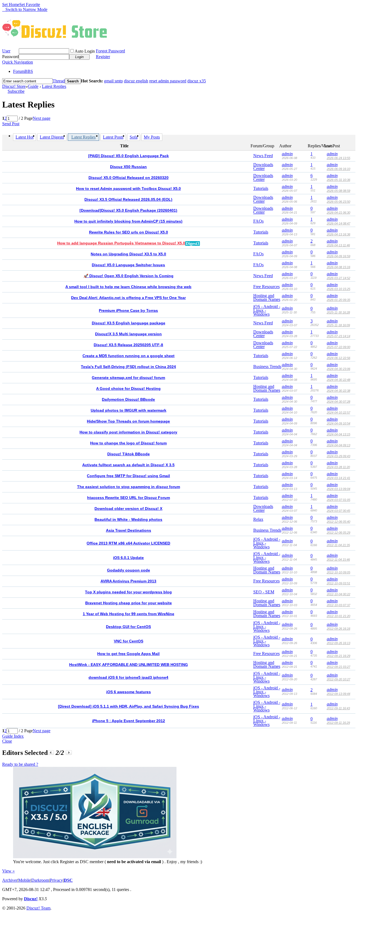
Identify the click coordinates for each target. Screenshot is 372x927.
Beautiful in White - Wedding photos (128, 519)
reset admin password (167, 81)
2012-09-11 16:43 (338, 708)
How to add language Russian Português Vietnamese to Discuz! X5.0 (121, 243)
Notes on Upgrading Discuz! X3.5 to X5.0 (128, 254)
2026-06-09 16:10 (338, 169)
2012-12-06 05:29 (338, 532)
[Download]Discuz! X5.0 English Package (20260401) (128, 210)
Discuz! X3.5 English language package (128, 323)
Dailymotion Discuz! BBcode (128, 399)
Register (103, 56)
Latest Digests (52, 137)
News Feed (263, 155)
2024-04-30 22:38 (338, 390)
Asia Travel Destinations (128, 530)
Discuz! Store (14, 86)
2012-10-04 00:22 (338, 594)
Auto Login (85, 51)
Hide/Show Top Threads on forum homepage (128, 421)
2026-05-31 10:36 (338, 179)
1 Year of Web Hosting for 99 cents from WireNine (128, 614)
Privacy (56, 880)
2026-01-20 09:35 (338, 299)
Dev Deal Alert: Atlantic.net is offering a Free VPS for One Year (128, 297)
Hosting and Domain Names (266, 297)
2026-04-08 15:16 (338, 267)
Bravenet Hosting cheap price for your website (128, 603)
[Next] (69, 752)
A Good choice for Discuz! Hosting (128, 388)
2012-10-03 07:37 (338, 605)
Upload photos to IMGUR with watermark (128, 410)
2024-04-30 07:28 (338, 401)
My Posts (152, 137)
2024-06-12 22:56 (338, 358)
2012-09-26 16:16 (338, 628)
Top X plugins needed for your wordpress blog (128, 592)
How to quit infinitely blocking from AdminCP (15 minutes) (128, 221)
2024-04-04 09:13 (338, 445)
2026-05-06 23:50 (338, 201)
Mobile (24, 880)
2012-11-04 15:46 (338, 559)
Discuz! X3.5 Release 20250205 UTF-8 (128, 345)
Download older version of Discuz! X (128, 508)
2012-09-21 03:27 (338, 666)
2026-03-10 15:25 (338, 289)
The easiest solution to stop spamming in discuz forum (128, 487)
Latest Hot (24, 137)
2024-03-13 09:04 (338, 489)
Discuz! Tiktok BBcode (128, 454)
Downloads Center (263, 166)
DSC (68, 880)
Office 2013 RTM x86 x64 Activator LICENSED (128, 543)
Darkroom (40, 880)
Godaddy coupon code (128, 570)
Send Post (10, 123)
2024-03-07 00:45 (338, 510)
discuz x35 (196, 81)
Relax (258, 519)
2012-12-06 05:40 (338, 521)
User (6, 51)
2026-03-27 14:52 (338, 278)
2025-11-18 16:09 (338, 325)
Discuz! (31, 898)
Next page (41, 118)
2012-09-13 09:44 (338, 693)
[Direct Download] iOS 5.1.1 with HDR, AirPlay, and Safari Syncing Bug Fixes (128, 706)
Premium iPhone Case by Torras (128, 310)
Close (7, 741)
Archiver (9, 880)
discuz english (136, 81)
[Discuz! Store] (55, 39)
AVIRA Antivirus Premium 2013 (128, 581)
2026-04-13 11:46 (338, 245)
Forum (23, 71)
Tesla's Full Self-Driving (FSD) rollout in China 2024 (128, 366)
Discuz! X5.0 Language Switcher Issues (128, 265)
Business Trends (267, 366)
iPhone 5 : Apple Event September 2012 (128, 721)
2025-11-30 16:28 (338, 312)
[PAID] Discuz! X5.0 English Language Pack (128, 156)
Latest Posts (113, 137)
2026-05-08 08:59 (338, 190)
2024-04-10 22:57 (338, 412)
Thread (59, 81)
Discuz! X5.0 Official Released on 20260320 (129, 177)
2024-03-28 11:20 (338, 467)
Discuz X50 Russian (128, 167)
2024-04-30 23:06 (338, 368)
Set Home (10, 4)
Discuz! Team (38, 908)
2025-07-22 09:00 (338, 347)
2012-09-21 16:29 (338, 655)
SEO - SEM (263, 592)
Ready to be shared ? (20, 764)
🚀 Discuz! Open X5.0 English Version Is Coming (128, 276)
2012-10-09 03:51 (338, 583)
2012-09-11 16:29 (338, 722)
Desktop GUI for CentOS (128, 626)
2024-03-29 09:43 (338, 456)
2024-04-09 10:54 (338, 423)
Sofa (134, 137)
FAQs (258, 221)
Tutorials (260, 188)
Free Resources (266, 286)
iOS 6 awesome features (128, 692)
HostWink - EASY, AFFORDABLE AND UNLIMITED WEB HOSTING (128, 664)
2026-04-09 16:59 (338, 256)
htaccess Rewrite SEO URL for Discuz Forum (128, 497)
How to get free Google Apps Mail (128, 653)
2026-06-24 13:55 (338, 158)
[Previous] (51, 752)
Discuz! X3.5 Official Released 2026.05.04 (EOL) (128, 199)
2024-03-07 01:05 (338, 499)
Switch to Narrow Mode (26, 9)
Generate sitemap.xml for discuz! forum (128, 377)
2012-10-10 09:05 (338, 572)
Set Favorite (29, 4)
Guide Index (13, 736)
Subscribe (16, 91)
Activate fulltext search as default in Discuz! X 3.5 (128, 465)
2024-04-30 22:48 (338, 379)
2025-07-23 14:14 (338, 336)
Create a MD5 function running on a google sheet (129, 356)
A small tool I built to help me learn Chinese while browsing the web (128, 287)
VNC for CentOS (128, 641)
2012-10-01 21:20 (338, 616)
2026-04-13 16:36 (338, 234)
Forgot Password (110, 51)
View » (8, 871)
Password (10, 56)
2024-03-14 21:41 (338, 478)
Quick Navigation (17, 62)
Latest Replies (54, 86)
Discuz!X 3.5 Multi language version (128, 334)
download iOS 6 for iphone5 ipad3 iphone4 (128, 677)
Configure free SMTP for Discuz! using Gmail (128, 476)
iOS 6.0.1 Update (128, 557)
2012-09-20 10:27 (338, 679)
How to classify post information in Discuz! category (128, 432)
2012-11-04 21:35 (338, 545)
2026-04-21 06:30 (338, 212)
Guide (33, 86)
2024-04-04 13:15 (338, 434)
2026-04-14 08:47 (338, 223)
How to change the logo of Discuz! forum (128, 443)
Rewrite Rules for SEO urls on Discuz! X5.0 (128, 232)
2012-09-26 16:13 (338, 643)
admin (287, 153)
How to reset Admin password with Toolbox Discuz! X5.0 (128, 188)
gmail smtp (113, 81)
